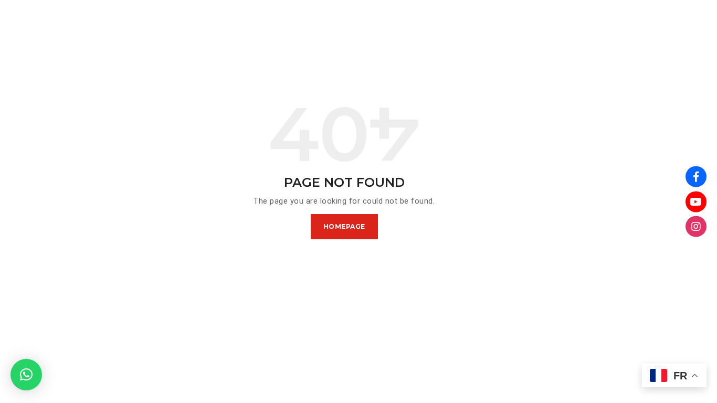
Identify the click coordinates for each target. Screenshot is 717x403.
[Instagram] (696, 226)
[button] (26, 374)
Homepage (344, 226)
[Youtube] (696, 201)
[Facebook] (696, 176)
